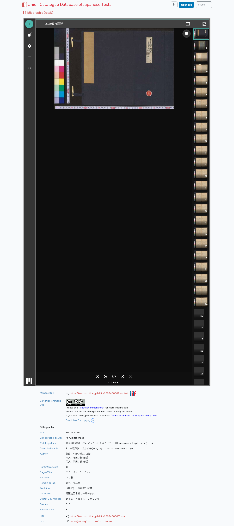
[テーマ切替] (174, 5)
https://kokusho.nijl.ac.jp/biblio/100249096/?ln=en (98, 516)
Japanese (186, 5)
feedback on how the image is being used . (134, 415)
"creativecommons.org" (91, 407)
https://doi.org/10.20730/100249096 (91, 521)
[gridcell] (66, 4)
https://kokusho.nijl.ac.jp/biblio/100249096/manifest (99, 393)
